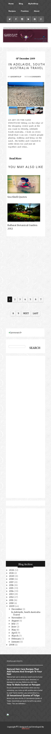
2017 (11, 582)
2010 (11, 603)
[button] (42, 94)
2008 (12, 644)
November (17, 617)
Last (35, 313)
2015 (11, 588)
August (15, 620)
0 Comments (35, 77)
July (14, 623)
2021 (11, 573)
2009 (12, 606)
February (16, 638)
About (36, 11)
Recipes (12, 11)
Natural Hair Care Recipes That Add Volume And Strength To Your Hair (24, 671)
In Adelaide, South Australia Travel (25, 613)
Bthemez (25, 729)
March (15, 635)
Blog (21, 4)
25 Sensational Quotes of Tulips (23, 695)
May (14, 629)
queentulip (15, 77)
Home (11, 4)
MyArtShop (33, 4)
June (14, 626)
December (17, 609)
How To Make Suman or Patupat (23, 684)
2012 (11, 597)
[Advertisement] (25, 265)
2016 (11, 585)
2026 (12, 570)
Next (26, 313)
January (16, 641)
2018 (11, 579)
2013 (11, 594)
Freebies (25, 11)
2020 (12, 576)
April (15, 632)
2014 (11, 591)
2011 (11, 600)
